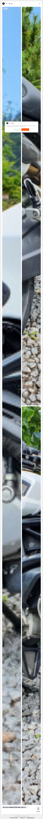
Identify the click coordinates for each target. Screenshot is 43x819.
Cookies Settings (17, 129)
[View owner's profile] (38, 808)
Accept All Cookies (25, 129)
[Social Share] (6, 9)
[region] (21, 126)
